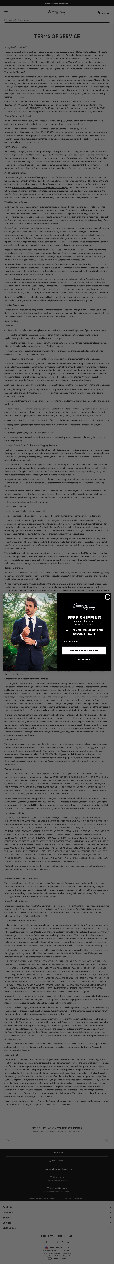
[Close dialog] (107, 596)
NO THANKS (84, 660)
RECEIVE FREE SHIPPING (84, 650)
